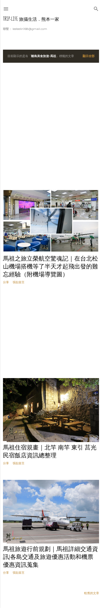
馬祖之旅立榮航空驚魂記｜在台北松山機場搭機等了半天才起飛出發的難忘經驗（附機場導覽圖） (50, 266)
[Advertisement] (51, 126)
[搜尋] (96, 8)
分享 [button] (6, 282)
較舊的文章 (91, 593)
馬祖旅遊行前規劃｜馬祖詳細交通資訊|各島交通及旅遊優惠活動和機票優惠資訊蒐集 (50, 557)
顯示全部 (89, 56)
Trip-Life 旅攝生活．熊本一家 (31, 19)
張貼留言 (19, 282)
